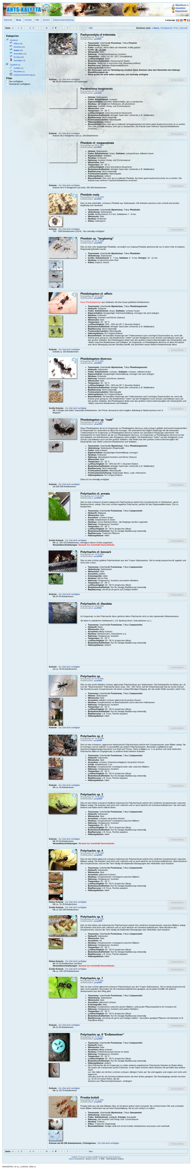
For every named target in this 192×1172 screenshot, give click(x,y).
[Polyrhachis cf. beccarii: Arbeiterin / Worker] (63, 561)
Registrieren (181, 11)
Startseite (8, 20)
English (74, 1157)
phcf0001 (98, 199)
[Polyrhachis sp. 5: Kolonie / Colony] (63, 925)
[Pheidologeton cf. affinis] (63, 302)
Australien (18, 54)
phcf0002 (98, 147)
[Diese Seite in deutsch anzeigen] (184, 20)
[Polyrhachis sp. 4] (63, 859)
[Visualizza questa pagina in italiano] (188, 20)
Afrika (16, 43)
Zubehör (14, 65)
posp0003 (98, 799)
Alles (91, 28)
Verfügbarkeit (166, 28)
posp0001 (98, 681)
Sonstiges (18, 60)
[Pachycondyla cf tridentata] (63, 43)
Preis (175, 28)
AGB (96, 1157)
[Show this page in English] (181, 20)
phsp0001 (98, 243)
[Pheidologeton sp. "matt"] (63, 428)
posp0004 (98, 855)
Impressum (103, 1157)
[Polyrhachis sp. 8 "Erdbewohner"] (59, 1047)
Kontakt (28, 20)
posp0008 (98, 1039)
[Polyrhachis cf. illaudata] (63, 612)
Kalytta (71, 1159)
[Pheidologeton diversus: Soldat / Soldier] (56, 385)
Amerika (17, 47)
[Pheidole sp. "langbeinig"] (63, 247)
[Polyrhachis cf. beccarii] (56, 578)
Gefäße (17, 68)
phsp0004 (98, 298)
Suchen (46, 20)
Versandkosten (115, 1157)
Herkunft (183, 28)
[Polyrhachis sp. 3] (63, 803)
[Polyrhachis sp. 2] (63, 745)
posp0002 (98, 740)
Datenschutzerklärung (63, 20)
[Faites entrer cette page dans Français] (177, 20)
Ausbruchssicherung (23, 75)
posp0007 (98, 983)
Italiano (90, 1157)
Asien (16, 50)
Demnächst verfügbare (19, 84)
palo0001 (98, 93)
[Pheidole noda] (63, 203)
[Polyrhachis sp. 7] (63, 987)
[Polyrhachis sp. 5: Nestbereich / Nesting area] (56, 943)
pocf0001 (98, 608)
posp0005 (98, 921)
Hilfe (37, 20)
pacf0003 (97, 39)
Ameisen (14, 40)
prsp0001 (98, 1102)
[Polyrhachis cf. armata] (59, 506)
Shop (18, 20)
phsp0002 (98, 424)
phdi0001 (98, 363)
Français (82, 1157)
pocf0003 (98, 498)
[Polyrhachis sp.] (63, 685)
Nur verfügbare (16, 81)
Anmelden (180, 8)
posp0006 (98, 556)
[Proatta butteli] (63, 1106)
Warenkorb (180, 5)
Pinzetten (18, 71)
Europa (17, 57)
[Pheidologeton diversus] (56, 396)
